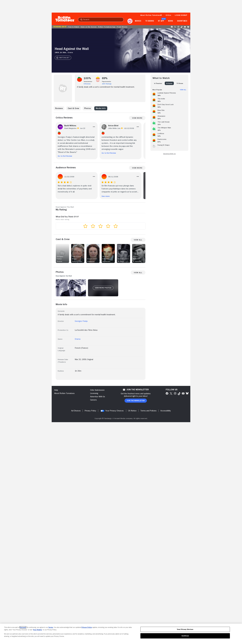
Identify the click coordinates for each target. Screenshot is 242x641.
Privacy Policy (86, 627)
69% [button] (105, 78)
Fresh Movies (122, 27)
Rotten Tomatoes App (106, 27)
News (170, 21)
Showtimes (182, 21)
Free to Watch (73, 27)
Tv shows (149, 21)
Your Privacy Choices (114, 411)
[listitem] (169, 94)
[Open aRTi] (130, 21)
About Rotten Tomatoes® (151, 15)
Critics (168, 15)
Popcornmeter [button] (106, 81)
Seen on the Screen (89, 27)
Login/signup (181, 15)
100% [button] (87, 78)
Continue (185, 636)
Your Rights (37, 630)
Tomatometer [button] (88, 81)
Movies (138, 21)
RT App (161, 21)
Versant (23, 627)
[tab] (158, 83)
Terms (50, 627)
